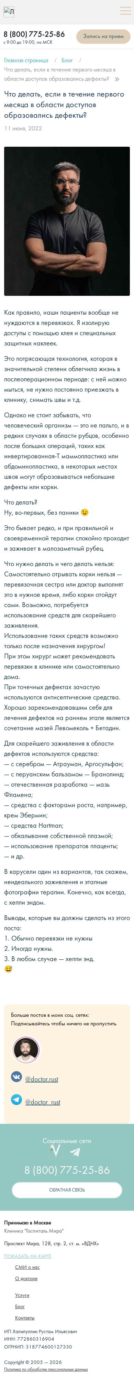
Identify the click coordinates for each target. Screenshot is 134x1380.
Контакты (24, 1318)
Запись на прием (103, 36)
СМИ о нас (27, 1267)
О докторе (26, 1279)
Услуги (22, 1295)
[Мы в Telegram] (75, 1152)
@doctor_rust (42, 1102)
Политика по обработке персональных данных (46, 1370)
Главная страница (26, 61)
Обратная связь (67, 1190)
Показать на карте (27, 1256)
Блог (67, 61)
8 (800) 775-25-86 (34, 34)
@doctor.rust (41, 1079)
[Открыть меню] (125, 12)
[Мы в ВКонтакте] (56, 1152)
